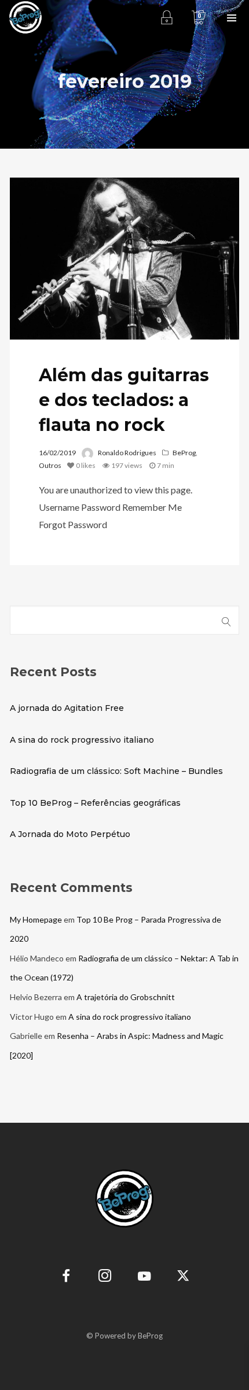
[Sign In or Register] (166, 17)
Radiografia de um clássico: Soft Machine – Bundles (116, 771)
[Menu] (231, 17)
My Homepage (36, 919)
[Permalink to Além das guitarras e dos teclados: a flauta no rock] (124, 259)
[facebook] (66, 1277)
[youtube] (144, 1283)
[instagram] (105, 1277)
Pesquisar (226, 620)
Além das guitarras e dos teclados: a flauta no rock (124, 400)
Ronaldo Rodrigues (127, 452)
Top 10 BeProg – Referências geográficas (95, 803)
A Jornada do (70, 834)
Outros (50, 465)
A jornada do (67, 708)
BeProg (184, 452)
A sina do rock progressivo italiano (82, 740)
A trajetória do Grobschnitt (125, 997)
